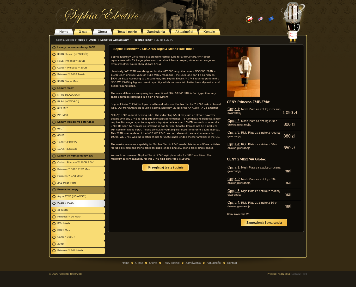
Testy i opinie (127, 32)
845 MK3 (62, 108)
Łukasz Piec (299, 273)
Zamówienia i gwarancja (264, 222)
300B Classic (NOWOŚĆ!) (72, 54)
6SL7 (60, 128)
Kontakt (209, 32)
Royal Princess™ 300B (71, 60)
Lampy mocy (65, 87)
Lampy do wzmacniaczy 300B (76, 47)
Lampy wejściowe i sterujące (76, 121)
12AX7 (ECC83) (67, 148)
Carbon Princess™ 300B (72, 67)
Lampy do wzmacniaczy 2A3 (75, 155)
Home (63, 32)
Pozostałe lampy (142, 39)
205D (60, 243)
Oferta (102, 32)
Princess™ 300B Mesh (71, 74)
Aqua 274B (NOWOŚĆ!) (71, 196)
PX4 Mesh (63, 223)
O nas (83, 32)
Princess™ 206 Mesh (70, 250)
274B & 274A (65, 203)
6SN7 (60, 135)
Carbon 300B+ (66, 236)
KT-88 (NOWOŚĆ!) (68, 94)
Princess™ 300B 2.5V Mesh (74, 169)
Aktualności (184, 32)
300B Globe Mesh (68, 81)
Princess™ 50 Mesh (69, 216)
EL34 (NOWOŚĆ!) (68, 101)
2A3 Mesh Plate (67, 182)
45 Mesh (62, 209)
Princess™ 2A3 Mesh (70, 175)
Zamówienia (156, 32)
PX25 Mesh (64, 230)
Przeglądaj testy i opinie (165, 167)
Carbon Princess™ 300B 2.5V (75, 162)
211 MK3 (62, 115)
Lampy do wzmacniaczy (114, 39)
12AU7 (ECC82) (67, 142)
